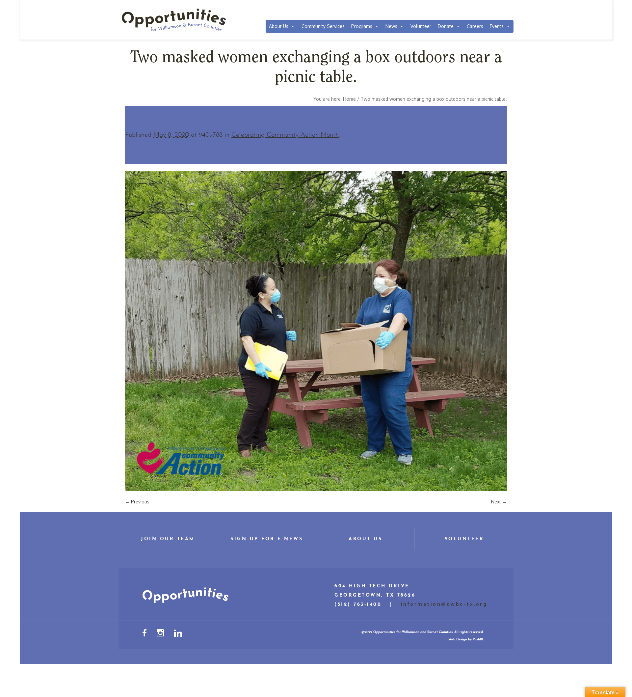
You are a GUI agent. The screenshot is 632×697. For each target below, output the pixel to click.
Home (349, 99)
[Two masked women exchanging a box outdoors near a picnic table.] (316, 331)
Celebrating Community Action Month (285, 135)
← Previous (137, 501)
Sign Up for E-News (266, 539)
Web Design (457, 639)
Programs (361, 26)
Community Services (323, 26)
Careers (475, 26)
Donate (446, 26)
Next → (499, 501)
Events (497, 26)
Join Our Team (168, 539)
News (391, 26)
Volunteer (420, 26)
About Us (278, 26)
